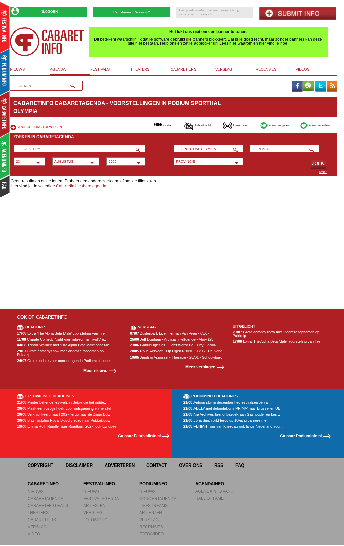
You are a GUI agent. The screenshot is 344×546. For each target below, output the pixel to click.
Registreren (122, 12)
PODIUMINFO (153, 483)
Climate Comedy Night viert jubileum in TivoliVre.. (61, 339)
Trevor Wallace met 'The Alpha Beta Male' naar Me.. (64, 345)
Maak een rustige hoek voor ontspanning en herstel (64, 409)
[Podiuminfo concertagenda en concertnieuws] (5, 71)
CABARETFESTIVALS (48, 505)
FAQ (239, 465)
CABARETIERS (42, 519)
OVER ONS (190, 465)
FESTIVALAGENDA (101, 498)
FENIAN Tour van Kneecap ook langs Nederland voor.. (233, 426)
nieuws (17, 69)
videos (302, 69)
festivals (100, 69)
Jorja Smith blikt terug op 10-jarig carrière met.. (226, 420)
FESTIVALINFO (99, 483)
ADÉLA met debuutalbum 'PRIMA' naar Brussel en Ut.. (232, 409)
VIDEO (34, 534)
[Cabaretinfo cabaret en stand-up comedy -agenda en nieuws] (5, 113)
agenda (58, 69)
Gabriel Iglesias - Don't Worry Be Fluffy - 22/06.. (174, 345)
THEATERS (38, 512)
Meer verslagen (200, 367)
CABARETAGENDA (45, 498)
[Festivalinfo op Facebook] (297, 86)
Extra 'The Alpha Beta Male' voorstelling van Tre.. (62, 333)
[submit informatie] (297, 13)
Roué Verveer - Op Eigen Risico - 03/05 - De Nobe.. (177, 351)
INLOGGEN (49, 11)
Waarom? (142, 12)
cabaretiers (183, 69)
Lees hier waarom (235, 43)
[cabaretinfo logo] (47, 41)
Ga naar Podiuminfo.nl (301, 436)
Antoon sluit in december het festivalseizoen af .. (227, 402)
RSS (218, 465)
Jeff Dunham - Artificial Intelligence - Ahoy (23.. (172, 339)
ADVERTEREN (120, 465)
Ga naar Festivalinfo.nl (139, 436)
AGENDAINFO (209, 483)
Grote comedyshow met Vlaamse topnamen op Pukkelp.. (60, 353)
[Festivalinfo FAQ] (5, 186)
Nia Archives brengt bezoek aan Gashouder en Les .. (231, 414)
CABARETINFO (43, 483)
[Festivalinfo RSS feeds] (332, 86)
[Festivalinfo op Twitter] (320, 86)
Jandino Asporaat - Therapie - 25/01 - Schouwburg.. (177, 357)
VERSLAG (37, 527)
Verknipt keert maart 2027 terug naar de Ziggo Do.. (63, 414)
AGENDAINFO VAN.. (214, 491)
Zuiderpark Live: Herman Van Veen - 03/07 (169, 333)
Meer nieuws (95, 370)
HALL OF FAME (209, 498)
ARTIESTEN (94, 505)
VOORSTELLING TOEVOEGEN (39, 127)
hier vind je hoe (273, 43)
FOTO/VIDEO (95, 519)
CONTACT (156, 465)
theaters (139, 69)
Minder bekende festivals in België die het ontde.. (61, 402)
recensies (266, 69)
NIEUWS (36, 491)
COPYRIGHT (40, 465)
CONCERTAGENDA (157, 498)
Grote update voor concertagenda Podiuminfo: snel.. (64, 361)
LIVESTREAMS (153, 505)
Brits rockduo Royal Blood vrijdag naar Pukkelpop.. (63, 420)
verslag (223, 69)
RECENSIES (151, 527)
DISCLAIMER (79, 465)
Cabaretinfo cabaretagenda (81, 186)
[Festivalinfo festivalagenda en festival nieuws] (5, 27)
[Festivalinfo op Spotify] (308, 86)
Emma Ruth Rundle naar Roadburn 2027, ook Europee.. (67, 426)
